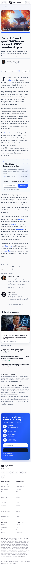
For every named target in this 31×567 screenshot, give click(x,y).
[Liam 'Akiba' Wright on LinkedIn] (10, 287)
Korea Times (8, 133)
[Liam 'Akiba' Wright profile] (3, 277)
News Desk (11, 292)
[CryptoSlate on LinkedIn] (21, 472)
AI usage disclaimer (16, 381)
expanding (7, 251)
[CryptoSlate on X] (3, 472)
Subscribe (15, 450)
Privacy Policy (14, 539)
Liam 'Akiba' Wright (14, 61)
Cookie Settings (12, 563)
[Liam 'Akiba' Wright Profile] (3, 62)
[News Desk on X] (8, 304)
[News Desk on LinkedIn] (10, 304)
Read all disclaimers (20, 556)
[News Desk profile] (3, 294)
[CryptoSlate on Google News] (8, 472)
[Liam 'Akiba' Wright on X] (8, 287)
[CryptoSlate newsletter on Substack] (12, 472)
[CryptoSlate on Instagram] (25, 472)
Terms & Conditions (25, 561)
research (21, 219)
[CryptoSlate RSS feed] (3, 477)
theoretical (8, 246)
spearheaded (20, 229)
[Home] (2, 7)
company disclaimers (7, 404)
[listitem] (5, 267)
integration (14, 224)
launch (11, 80)
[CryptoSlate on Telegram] (16, 472)
